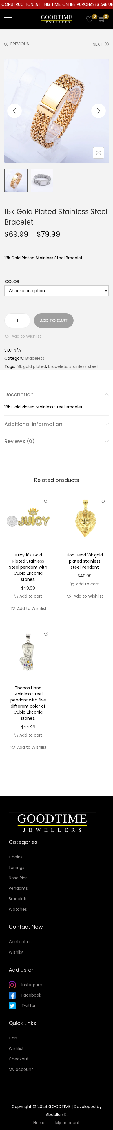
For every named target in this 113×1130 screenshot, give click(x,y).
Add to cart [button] (30, 596)
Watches (18, 909)
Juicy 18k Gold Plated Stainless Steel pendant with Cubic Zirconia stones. (28, 567)
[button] (22, 336)
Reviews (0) (19, 441)
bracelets (57, 366)
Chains (16, 857)
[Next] (98, 111)
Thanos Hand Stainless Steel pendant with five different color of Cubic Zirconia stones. (28, 703)
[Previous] (14, 111)
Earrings (16, 867)
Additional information (33, 424)
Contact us (20, 942)
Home (39, 1123)
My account (21, 1069)
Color (12, 281)
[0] (89, 19)
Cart (13, 1038)
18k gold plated (31, 366)
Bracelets (34, 358)
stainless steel (83, 366)
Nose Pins (18, 878)
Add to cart (54, 320)
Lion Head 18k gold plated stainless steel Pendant (85, 561)
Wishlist (16, 952)
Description (19, 394)
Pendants (18, 888)
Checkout (19, 1059)
